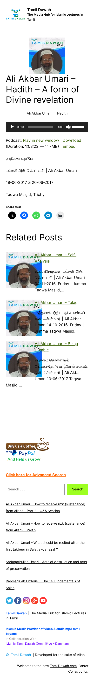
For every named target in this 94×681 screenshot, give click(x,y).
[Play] (12, 126)
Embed (69, 146)
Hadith (62, 113)
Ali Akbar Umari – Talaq (56, 302)
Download (72, 140)
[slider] (79, 126)
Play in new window (41, 140)
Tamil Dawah (39, 9)
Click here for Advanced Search (36, 474)
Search (77, 489)
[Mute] (68, 126)
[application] (47, 127)
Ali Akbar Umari (39, 113)
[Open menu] (9, 25)
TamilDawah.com (63, 666)
